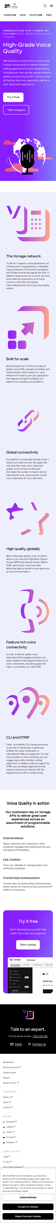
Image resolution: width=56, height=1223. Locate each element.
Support (6, 1078)
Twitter (9, 1132)
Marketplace (8, 1062)
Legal (5, 1157)
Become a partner (11, 1067)
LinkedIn (9, 1127)
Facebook (10, 1122)
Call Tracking (11, 859)
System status (9, 1073)
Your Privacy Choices (12, 1167)
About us (7, 1097)
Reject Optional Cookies (28, 1216)
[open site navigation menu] (51, 5)
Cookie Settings (28, 1197)
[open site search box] (45, 6)
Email (18, 1044)
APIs (23, 15)
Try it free (13, 97)
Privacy (6, 1162)
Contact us (39, 1044)
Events (6, 1102)
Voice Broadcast (13, 838)
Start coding (28, 944)
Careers (6, 1107)
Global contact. (10, 1083)
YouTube (10, 1137)
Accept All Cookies (28, 1207)
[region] (28, 1195)
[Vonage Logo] (11, 6)
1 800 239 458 (40, 1036)
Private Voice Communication (21, 877)
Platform (36, 15)
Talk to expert (16, 110)
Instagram (10, 1142)
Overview (10, 15)
